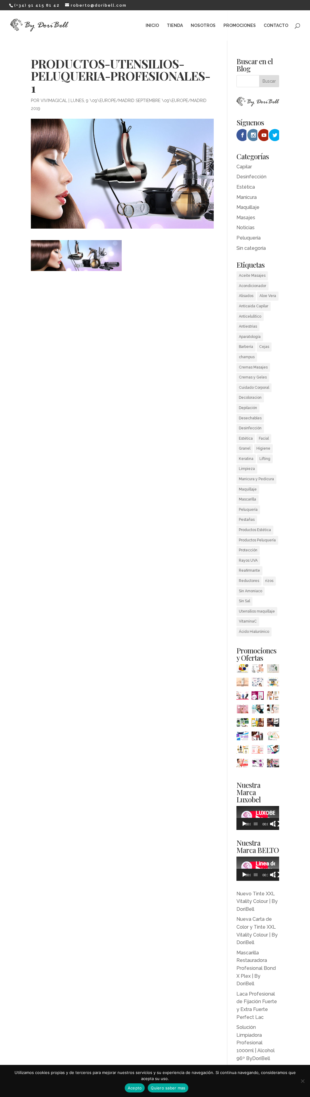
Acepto (135, 1087)
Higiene (263, 448)
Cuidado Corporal (254, 387)
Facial (264, 438)
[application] (257, 818)
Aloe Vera (267, 296)
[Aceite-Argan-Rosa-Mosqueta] (273, 696)
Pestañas (247, 519)
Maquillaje (247, 207)
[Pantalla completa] (277, 824)
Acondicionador (252, 286)
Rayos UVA (248, 560)
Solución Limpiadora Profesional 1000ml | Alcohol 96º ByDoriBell (255, 1042)
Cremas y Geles (253, 377)
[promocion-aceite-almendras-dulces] (242, 683)
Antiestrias (248, 326)
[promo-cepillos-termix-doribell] (242, 723)
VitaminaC (248, 621)
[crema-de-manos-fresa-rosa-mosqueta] (242, 710)
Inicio (152, 25)
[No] (302, 1081)
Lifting (264, 459)
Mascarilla (247, 499)
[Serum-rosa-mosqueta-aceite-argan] (242, 750)
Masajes (245, 217)
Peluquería (248, 238)
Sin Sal (244, 601)
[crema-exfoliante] (273, 737)
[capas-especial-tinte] (273, 764)
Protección (248, 550)
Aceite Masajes (252, 275)
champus (247, 357)
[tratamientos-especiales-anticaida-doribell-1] (258, 723)
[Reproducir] (244, 824)
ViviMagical (54, 100)
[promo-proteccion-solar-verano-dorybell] (273, 683)
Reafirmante (249, 570)
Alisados (246, 296)
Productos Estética (255, 530)
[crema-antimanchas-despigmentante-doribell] (273, 670)
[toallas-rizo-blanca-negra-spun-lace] (258, 764)
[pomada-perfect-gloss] (258, 710)
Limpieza (247, 469)
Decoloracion (250, 397)
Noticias (245, 227)
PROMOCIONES (239, 25)
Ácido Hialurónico (254, 631)
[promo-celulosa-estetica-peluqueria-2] (258, 683)
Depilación (248, 408)
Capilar (244, 167)
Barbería (246, 347)
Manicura (246, 197)
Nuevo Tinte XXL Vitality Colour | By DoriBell (257, 901)
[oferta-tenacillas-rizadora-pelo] (273, 723)
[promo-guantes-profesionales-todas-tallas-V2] (242, 696)
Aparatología (250, 337)
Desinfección (251, 177)
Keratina (246, 459)
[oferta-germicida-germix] (242, 737)
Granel (244, 448)
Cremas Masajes (253, 367)
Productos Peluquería (257, 540)
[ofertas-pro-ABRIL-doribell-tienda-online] (242, 764)
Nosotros (203, 25)
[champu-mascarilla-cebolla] (258, 696)
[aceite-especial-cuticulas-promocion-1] (242, 670)
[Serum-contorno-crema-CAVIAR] (258, 670)
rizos (269, 581)
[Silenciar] (273, 824)
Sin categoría (251, 248)
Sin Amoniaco (250, 591)
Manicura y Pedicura (256, 479)
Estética (245, 187)
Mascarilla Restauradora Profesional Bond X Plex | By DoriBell (256, 968)
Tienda (175, 25)
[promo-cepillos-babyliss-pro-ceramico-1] (258, 737)
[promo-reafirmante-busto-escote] (258, 750)
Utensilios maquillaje (257, 611)
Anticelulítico (250, 316)
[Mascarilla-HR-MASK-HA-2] (273, 710)
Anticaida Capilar (253, 306)
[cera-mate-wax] (273, 750)
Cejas (264, 347)
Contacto (276, 25)
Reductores (249, 581)
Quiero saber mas (168, 1087)
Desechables (250, 418)
